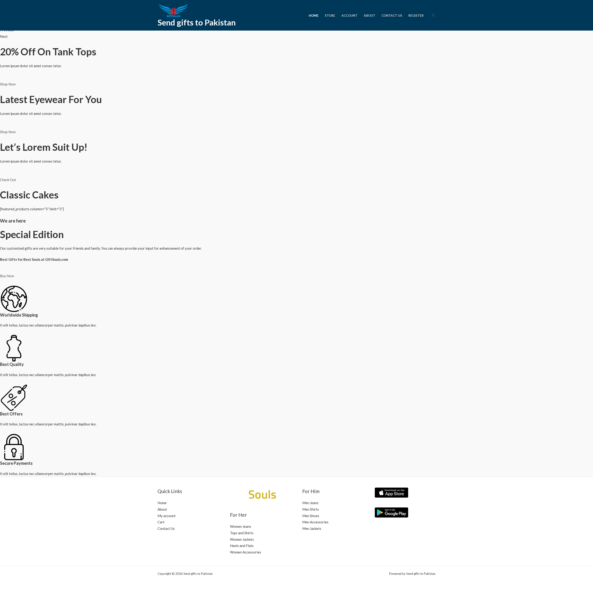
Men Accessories (315, 522)
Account (349, 15)
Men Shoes (310, 516)
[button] (433, 15)
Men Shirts (310, 509)
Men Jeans (310, 503)
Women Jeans (240, 526)
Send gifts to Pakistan (197, 22)
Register (416, 15)
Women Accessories (245, 552)
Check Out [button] (8, 180)
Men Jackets (311, 528)
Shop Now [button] (8, 84)
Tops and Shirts (241, 533)
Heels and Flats (242, 546)
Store (330, 15)
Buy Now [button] (7, 276)
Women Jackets (242, 539)
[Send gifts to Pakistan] (178, 10)
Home (314, 15)
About (369, 15)
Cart (161, 522)
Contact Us (392, 15)
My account (167, 516)
